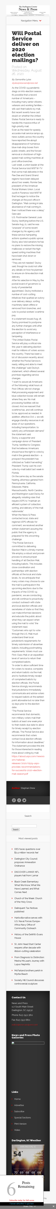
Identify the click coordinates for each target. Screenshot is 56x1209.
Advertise (19, 1105)
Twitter (24, 800)
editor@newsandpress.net (25, 1024)
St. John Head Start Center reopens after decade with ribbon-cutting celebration (27, 947)
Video (17, 1130)
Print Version (20, 1124)
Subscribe (19, 1111)
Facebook (19, 800)
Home (17, 1099)
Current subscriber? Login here (22, 1203)
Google (14, 800)
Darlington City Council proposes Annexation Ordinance (25, 862)
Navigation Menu (29, 21)
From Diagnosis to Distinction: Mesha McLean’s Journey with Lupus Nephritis (29, 961)
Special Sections (22, 1117)
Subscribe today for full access (21, 1200)
